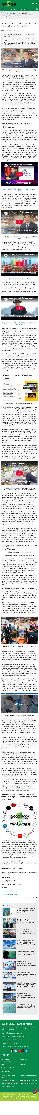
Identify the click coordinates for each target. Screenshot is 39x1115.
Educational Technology (28, 1080)
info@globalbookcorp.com (23, 788)
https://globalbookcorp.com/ (9, 891)
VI (33, 3)
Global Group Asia (7, 1086)
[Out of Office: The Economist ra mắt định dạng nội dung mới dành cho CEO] (9, 965)
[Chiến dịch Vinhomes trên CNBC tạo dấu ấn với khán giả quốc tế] (9, 912)
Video (3, 1065)
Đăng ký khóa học (7, 1067)
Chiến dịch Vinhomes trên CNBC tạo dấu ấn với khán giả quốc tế (26, 910)
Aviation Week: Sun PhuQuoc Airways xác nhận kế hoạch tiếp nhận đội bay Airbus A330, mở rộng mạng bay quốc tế (26, 931)
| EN (35, 3)
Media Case (5, 1059)
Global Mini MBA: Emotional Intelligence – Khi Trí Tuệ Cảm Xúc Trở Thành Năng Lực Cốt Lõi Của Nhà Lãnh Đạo (25, 920)
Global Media (6, 1062)
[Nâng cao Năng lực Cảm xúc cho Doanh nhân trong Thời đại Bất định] (9, 976)
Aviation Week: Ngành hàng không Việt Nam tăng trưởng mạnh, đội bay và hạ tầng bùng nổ (26, 995)
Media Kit (23, 1059)
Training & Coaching (8, 1080)
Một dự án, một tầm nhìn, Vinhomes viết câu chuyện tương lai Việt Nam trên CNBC (26, 952)
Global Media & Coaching (28, 1083)
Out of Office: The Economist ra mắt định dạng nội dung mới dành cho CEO (26, 963)
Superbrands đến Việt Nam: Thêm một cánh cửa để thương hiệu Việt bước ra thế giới (26, 1006)
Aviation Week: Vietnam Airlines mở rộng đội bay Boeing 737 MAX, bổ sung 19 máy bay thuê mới (26, 942)
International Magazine (9, 1083)
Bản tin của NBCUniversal (11, 488)
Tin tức (22, 1065)
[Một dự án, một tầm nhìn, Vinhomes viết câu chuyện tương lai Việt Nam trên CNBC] (9, 955)
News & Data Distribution (29, 1076)
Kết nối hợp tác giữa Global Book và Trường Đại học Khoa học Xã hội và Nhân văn (26, 984)
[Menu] (2, 9)
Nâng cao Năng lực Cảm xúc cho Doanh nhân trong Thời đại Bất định (26, 974)
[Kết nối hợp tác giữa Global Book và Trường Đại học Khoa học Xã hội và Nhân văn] (9, 986)
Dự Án (22, 1062)
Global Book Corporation (17, 841)
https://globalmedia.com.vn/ (9, 894)
